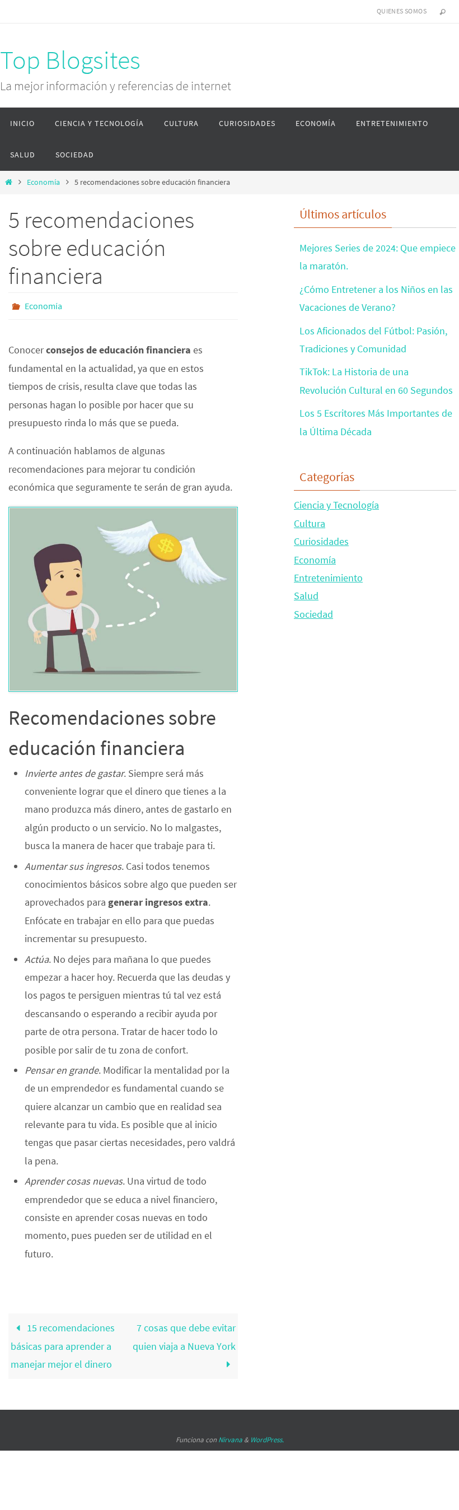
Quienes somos (402, 11)
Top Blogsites (70, 60)
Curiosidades (321, 541)
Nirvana (230, 1437)
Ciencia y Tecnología (336, 504)
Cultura (309, 523)
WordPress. (267, 1437)
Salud (306, 595)
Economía (43, 182)
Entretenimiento (328, 577)
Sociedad (313, 614)
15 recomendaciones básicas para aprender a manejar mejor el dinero (63, 1343)
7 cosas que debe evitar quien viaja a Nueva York (184, 1333)
